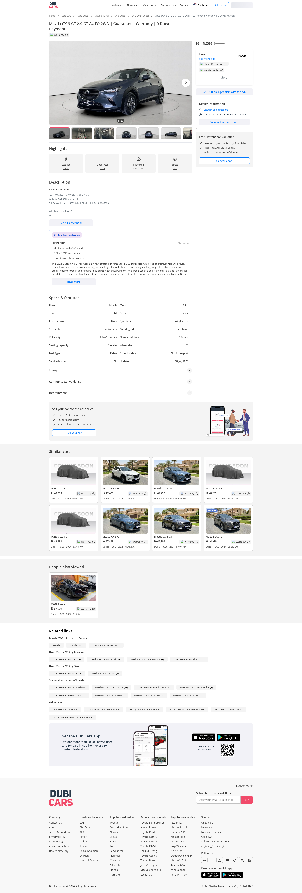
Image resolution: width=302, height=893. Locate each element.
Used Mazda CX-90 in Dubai (67, 695)
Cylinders (181, 321)
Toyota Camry (148, 837)
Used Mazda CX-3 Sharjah (187, 659)
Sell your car (74, 433)
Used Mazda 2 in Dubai (185, 695)
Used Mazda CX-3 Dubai (103, 659)
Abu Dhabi (86, 827)
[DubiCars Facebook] (212, 860)
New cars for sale (211, 832)
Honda (114, 870)
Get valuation (224, 161)
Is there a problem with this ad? (227, 92)
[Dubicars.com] (61, 798)
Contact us (55, 822)
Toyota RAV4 (178, 865)
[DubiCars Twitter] (242, 860)
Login (242, 4)
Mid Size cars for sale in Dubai (103, 709)
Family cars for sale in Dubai (144, 709)
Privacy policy (57, 837)
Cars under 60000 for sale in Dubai (72, 717)
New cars (206, 827)
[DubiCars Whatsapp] (249, 860)
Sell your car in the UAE (215, 841)
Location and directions (216, 109)
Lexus (113, 837)
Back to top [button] (242, 785)
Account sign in (58, 841)
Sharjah (84, 855)
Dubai (83, 841)
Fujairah (84, 846)
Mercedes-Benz (119, 827)
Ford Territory (179, 874)
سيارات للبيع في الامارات (214, 847)
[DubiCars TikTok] (234, 860)
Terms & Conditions (61, 832)
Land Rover (116, 851)
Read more (73, 281)
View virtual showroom (224, 122)
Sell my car (220, 5)
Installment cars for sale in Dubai (187, 709)
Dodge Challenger (181, 855)
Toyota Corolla (149, 855)
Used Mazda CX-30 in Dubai (152, 687)
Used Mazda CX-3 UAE (64, 659)
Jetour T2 (176, 822)
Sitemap (206, 817)
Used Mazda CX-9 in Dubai (109, 687)
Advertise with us (59, 846)
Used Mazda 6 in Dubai (107, 695)
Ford (112, 846)
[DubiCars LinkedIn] (204, 860)
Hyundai (115, 855)
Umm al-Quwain (89, 860)
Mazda (56, 645)
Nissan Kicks (178, 837)
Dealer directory (58, 851)
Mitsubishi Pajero (150, 870)
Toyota (114, 822)
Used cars (207, 822)
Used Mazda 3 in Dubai (146, 695)
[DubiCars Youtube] (227, 860)
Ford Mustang (148, 851)
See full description (71, 223)
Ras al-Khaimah (89, 851)
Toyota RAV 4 (148, 846)
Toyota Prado (148, 832)
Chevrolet (115, 860)
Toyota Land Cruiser (152, 822)
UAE (82, 822)
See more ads (207, 58)
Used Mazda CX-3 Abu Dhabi (145, 659)
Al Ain (83, 832)
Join (247, 800)
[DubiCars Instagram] (219, 860)
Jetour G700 (178, 841)
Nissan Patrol (148, 827)
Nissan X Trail (179, 860)
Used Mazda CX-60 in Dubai (195, 687)
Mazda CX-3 (76, 645)
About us (54, 827)
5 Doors (183, 337)
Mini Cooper (178, 870)
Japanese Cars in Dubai (65, 709)
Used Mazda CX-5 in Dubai (67, 687)
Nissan (114, 832)
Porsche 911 (178, 832)
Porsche (115, 874)
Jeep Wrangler (148, 865)
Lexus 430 (146, 874)
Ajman (83, 837)
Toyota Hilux (147, 860)
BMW (113, 841)
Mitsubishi (116, 865)
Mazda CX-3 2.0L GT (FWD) (106, 645)
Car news (206, 837)
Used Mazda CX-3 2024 (65, 673)
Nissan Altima (148, 841)
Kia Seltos (176, 851)
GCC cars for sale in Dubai (228, 709)
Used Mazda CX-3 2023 (103, 673)
